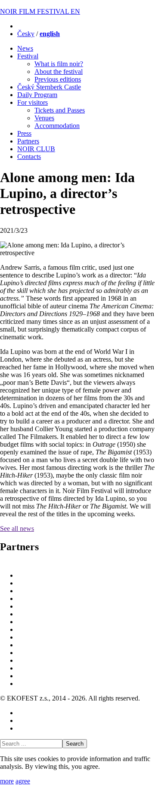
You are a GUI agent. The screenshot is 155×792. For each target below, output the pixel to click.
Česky (25, 33)
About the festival (58, 71)
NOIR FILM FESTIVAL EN (40, 11)
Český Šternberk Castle (49, 87)
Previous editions (57, 79)
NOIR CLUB (36, 148)
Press (24, 133)
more (7, 781)
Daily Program (37, 94)
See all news (17, 528)
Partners (28, 141)
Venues (44, 118)
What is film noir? (58, 63)
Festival (27, 56)
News (25, 48)
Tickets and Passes (59, 110)
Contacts (29, 156)
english (50, 33)
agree (23, 781)
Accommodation (57, 125)
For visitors (32, 102)
